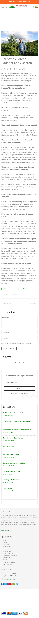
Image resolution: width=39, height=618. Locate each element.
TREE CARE (6, 544)
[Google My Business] (17, 584)
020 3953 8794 (10, 574)
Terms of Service (8, 564)
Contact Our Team (10, 579)
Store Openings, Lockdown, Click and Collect (16, 421)
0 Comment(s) (19, 69)
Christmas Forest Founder (9, 288)
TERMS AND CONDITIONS (10, 555)
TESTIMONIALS (7, 547)
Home (7, 17)
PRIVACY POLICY (8, 553)
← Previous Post (6, 303)
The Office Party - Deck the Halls (13, 438)
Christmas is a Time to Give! (11, 471)
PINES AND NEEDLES (9, 562)
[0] (36, 7)
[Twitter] (5, 584)
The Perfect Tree (8, 446)
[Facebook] (2, 584)
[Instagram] (8, 584)
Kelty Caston (23, 288)
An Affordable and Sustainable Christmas (15, 413)
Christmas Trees (18, 17)
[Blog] (14, 584)
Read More (4, 530)
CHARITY (5, 542)
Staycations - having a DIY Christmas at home (17, 430)
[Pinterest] (11, 584)
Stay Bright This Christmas (11, 480)
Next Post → (34, 303)
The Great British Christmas (11, 455)
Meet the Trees (7, 488)
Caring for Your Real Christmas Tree (14, 463)
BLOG (4, 540)
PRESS (5, 560)
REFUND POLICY (7, 551)
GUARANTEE (6, 549)
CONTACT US (6, 557)
